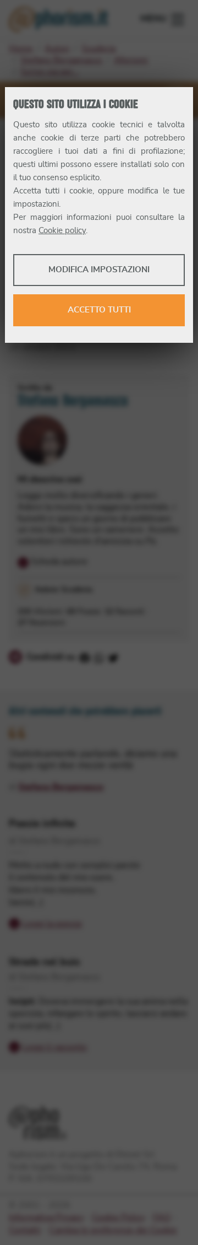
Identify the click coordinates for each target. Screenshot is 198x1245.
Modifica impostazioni (99, 270)
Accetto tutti (99, 310)
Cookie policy (62, 231)
